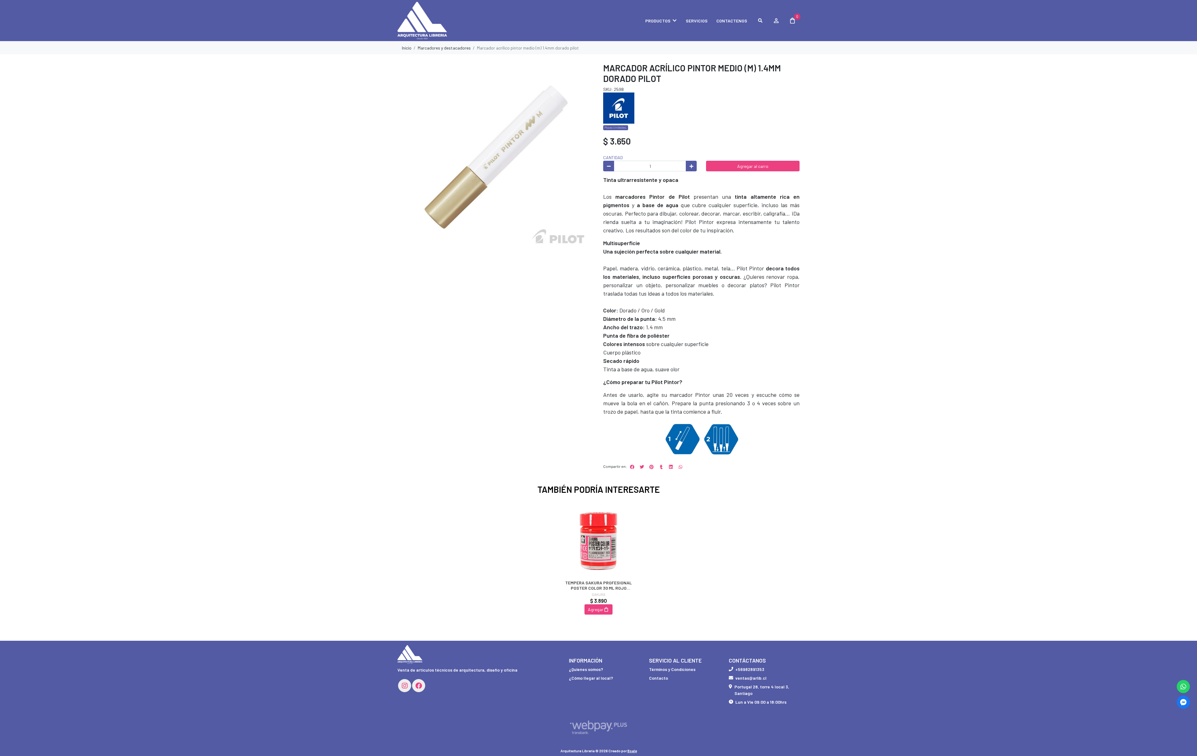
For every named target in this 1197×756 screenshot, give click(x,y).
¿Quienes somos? (586, 669)
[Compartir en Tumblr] (661, 467)
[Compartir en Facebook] (632, 467)
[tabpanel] (598, 564)
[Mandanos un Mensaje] (1183, 702)
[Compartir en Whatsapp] (680, 467)
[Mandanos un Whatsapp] (1183, 686)
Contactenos (731, 20)
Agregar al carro (752, 166)
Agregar (595, 609)
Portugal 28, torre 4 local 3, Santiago (761, 690)
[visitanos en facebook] (418, 685)
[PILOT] (618, 107)
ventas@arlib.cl (751, 678)
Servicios (697, 20)
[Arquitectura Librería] (428, 21)
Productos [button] (658, 20)
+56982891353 (749, 669)
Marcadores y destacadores (444, 47)
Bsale (632, 751)
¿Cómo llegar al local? (591, 678)
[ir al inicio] (409, 654)
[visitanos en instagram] (404, 685)
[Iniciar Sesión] (776, 20)
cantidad (613, 157)
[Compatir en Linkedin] (670, 467)
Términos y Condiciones (672, 669)
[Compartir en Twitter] (641, 467)
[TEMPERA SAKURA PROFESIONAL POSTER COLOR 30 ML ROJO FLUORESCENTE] (598, 539)
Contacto (658, 678)
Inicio (406, 47)
